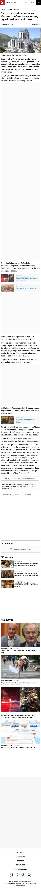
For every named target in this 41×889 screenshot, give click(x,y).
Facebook (19, 486)
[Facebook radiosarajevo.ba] (12, 875)
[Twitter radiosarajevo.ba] (18, 875)
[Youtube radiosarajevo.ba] (29, 875)
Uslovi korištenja (20, 869)
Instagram (25, 486)
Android (28, 484)
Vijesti (4, 9)
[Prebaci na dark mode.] (25, 2)
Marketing (20, 853)
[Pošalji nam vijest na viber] (23, 875)
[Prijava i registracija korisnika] (31, 2)
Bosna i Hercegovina (13, 9)
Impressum (21, 857)
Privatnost (20, 865)
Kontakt (20, 861)
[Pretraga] (28, 2)
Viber (7, 488)
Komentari (7, 543)
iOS (32, 484)
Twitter (14, 486)
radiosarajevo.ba (26, 881)
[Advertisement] (20, 172)
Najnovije (7, 620)
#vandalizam (27, 494)
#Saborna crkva (6, 494)
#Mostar (17, 494)
